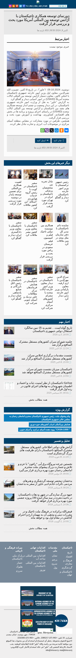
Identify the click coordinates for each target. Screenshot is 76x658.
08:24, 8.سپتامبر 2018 (59, 487)
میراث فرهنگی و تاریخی (13, 549)
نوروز (42, 569)
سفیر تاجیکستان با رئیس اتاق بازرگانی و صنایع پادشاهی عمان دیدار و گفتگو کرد (14, 287)
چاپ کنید (59, 140)
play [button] (54, 6)
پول (55, 567)
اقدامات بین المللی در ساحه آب (34, 557)
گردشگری (67, 567)
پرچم (54, 559)
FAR (45, 6)
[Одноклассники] (61, 130)
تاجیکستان (67, 547)
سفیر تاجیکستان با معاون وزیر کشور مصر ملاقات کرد (31, 228)
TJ (27, 6)
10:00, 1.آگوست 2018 (59, 521)
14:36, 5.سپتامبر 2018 (59, 504)
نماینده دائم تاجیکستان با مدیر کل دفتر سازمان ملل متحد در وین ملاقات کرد (62, 234)
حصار (19, 562)
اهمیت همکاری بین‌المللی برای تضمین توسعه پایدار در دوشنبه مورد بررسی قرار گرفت (14, 192)
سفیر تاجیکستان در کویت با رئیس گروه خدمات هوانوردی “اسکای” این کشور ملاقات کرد (30, 195)
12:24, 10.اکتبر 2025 (60, 348)
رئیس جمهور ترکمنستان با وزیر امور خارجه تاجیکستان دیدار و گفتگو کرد (62, 191)
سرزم (19, 570)
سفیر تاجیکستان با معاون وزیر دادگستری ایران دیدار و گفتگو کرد (14, 230)
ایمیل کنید (43, 140)
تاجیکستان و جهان (66, 573)
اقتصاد (69, 556)
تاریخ (69, 552)
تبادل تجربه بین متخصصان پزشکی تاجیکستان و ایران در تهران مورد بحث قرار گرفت (46, 194)
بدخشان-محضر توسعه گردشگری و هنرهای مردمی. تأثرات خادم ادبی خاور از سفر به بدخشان (44, 482)
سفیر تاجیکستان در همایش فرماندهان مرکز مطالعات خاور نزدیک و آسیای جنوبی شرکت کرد (30, 290)
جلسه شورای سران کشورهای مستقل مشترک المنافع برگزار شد (45, 343)
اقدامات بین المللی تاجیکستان (35, 564)
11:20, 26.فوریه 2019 (60, 457)
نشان (54, 555)
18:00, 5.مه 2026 (62, 334)
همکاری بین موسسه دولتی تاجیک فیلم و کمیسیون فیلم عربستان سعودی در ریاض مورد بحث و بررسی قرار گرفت (46, 242)
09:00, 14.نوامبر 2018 (59, 474)
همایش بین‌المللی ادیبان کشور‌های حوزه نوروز (50, 424)
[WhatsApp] (42, 130)
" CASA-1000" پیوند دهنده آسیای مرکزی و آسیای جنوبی (44, 429)
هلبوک (19, 566)
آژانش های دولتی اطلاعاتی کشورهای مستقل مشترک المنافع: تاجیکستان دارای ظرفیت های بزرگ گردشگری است (46, 450)
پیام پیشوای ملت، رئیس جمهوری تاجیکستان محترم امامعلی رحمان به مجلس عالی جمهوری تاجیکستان (39, 418)
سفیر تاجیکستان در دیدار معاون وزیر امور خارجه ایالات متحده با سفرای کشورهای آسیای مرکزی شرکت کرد (46, 292)
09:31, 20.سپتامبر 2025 (59, 393)
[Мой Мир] (56, 130)
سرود (54, 563)
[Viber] (47, 130)
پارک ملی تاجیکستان (17, 557)
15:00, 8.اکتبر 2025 (61, 362)
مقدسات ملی (52, 549)
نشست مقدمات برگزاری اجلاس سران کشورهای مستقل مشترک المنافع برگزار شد (46, 356)
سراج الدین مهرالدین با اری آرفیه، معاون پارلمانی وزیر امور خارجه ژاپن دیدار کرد (62, 287)
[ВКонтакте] (66, 130)
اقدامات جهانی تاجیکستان (37, 549)
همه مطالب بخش (38, 399)
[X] (51, 130)
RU (31, 6)
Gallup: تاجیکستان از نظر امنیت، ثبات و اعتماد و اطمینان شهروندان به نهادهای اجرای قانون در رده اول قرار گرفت (44, 386)
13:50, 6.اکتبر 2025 (61, 376)
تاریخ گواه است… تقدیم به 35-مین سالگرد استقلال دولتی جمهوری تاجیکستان (48, 329)
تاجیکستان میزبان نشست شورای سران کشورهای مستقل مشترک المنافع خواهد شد (47, 370)
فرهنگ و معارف (67, 562)
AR (40, 6)
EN (35, 6)
